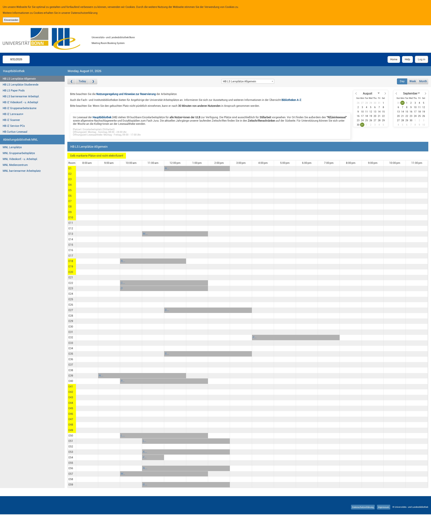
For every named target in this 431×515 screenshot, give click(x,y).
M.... (145, 233)
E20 (71, 272)
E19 (71, 266)
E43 (71, 397)
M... (123, 473)
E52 (71, 446)
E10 (71, 217)
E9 (70, 212)
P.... (122, 380)
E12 (71, 228)
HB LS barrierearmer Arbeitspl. (21, 96)
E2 (70, 173)
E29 (71, 321)
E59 (71, 484)
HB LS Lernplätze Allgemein (19, 78)
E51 (71, 441)
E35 (71, 353)
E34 (71, 348)
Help (407, 59)
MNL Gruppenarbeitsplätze (19, 153)
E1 (70, 168)
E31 (71, 332)
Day (402, 81)
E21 (71, 277)
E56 (71, 468)
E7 (70, 201)
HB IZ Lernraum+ (13, 114)
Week (412, 81)
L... (144, 440)
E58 (71, 479)
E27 (71, 310)
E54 (71, 457)
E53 (71, 452)
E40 (71, 381)
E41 (71, 386)
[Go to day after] (93, 81)
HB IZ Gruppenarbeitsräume (19, 108)
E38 (71, 370)
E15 (71, 244)
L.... (123, 435)
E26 (71, 304)
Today (82, 81)
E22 (71, 283)
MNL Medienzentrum (15, 165)
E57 (71, 473)
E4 (70, 184)
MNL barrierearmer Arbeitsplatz (22, 170)
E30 (71, 326)
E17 (71, 255)
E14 (71, 239)
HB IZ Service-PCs (14, 125)
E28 (71, 315)
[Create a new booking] (87, 168)
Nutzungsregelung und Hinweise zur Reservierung (126, 94)
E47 (71, 419)
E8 (70, 206)
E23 (71, 288)
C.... (123, 282)
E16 (71, 250)
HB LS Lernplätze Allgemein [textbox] (239, 81)
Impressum (383, 507)
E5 (70, 190)
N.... (167, 168)
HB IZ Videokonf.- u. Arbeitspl (20, 102)
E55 (71, 462)
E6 (70, 195)
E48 (71, 424)
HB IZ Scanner (11, 120)
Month (423, 81)
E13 (71, 233)
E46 (71, 413)
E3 (70, 179)
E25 (71, 299)
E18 (71, 261)
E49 (71, 430)
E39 (71, 375)
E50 (71, 435)
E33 (71, 343)
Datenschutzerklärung (84, 12)
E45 (71, 408)
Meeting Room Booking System (108, 43)
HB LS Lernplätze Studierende (20, 84)
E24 (71, 293)
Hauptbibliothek (102, 117)
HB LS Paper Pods (14, 90)
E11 (71, 222)
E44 (71, 403)
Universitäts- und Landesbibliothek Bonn (113, 37)
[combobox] (247, 81)
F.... (254, 337)
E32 (71, 337)
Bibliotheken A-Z (291, 100)
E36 (71, 359)
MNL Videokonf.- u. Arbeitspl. (20, 159)
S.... (167, 310)
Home (393, 59)
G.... (145, 484)
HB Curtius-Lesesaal (15, 131)
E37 (71, 364)
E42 (71, 392)
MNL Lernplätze (12, 147)
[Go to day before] (71, 81)
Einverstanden (11, 20)
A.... (145, 451)
